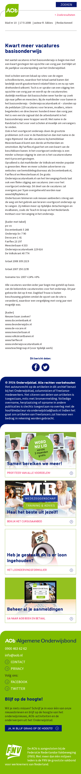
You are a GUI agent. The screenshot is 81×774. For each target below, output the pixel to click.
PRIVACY (17, 668)
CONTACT (18, 662)
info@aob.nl (14, 655)
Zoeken (66, 5)
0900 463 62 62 (16, 648)
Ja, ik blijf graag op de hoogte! (30, 728)
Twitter (18, 688)
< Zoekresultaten (65, 15)
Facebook (19, 682)
